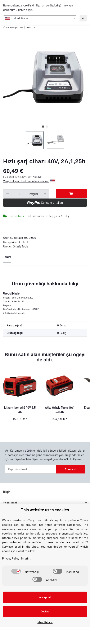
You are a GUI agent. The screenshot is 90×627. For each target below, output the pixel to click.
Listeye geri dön (14, 27)
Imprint (26, 558)
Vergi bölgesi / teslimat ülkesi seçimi (26, 181)
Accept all (45, 597)
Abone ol (70, 469)
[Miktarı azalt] (7, 194)
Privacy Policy (10, 558)
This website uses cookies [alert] (45, 509)
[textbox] (39, 18)
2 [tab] (47, 126)
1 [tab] (43, 126)
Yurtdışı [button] (64, 216)
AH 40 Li (24, 242)
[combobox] (39, 18)
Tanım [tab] (7, 257)
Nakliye (37, 176)
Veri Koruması (13, 450)
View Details (45, 622)
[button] (7, 492)
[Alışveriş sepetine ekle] (71, 193)
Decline (45, 611)
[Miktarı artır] (45, 194)
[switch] (16, 571)
